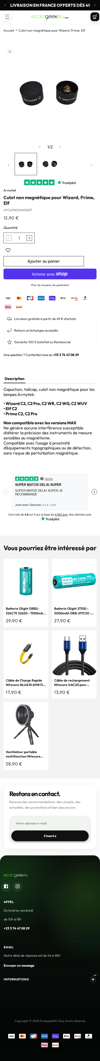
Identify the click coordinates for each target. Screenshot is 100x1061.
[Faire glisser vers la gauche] (40, 147)
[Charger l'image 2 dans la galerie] (50, 164)
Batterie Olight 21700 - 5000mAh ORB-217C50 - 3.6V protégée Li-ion (72, 611)
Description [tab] (14, 378)
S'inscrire (50, 836)
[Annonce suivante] (95, 5)
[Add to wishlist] (8, 250)
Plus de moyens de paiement (50, 285)
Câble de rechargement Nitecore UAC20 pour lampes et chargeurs (72, 682)
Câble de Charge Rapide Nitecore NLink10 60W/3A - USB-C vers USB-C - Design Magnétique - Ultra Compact (26, 682)
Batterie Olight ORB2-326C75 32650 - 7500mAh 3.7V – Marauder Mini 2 (25, 611)
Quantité (10, 228)
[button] (7, 16)
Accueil (8, 31)
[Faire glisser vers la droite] (60, 147)
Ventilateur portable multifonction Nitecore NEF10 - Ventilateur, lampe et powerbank (23, 754)
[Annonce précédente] (5, 5)
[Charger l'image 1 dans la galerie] (26, 164)
